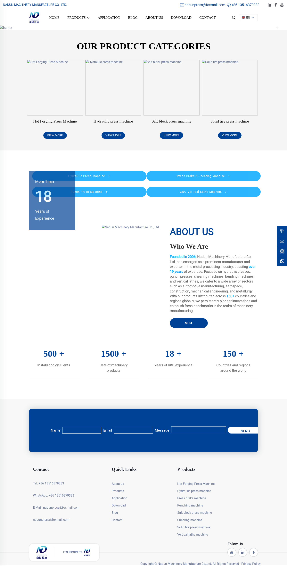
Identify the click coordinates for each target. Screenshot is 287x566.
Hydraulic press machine (113, 121)
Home (54, 18)
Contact (207, 18)
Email (107, 430)
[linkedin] (269, 5)
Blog (133, 18)
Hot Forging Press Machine (55, 121)
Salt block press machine (171, 121)
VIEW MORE (55, 135)
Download (181, 18)
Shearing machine (189, 520)
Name (55, 430)
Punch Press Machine (87, 192)
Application (109, 18)
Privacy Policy (251, 564)
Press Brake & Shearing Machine (201, 176)
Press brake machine (191, 498)
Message (162, 430)
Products (77, 18)
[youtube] (282, 5)
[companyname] (34, 17)
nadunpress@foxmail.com (204, 5)
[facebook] (276, 5)
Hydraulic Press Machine (87, 176)
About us (154, 18)
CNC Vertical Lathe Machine (201, 192)
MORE (189, 323)
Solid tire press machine (229, 121)
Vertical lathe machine (192, 534)
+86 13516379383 (245, 5)
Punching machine (190, 505)
